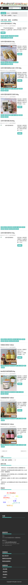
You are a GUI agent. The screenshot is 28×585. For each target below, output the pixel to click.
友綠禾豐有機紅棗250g (8, 121)
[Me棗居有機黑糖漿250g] (9, 376)
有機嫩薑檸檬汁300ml (7, 398)
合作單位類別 (11, 35)
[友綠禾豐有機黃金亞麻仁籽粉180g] (9, 72)
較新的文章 (23, 451)
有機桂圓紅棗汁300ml (7, 424)
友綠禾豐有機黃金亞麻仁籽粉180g (11, 68)
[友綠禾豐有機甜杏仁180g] (9, 28)
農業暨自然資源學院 (6, 558)
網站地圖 (5, 569)
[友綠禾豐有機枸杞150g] (9, 237)
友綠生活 (6, 35)
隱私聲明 (5, 571)
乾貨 (2, 227)
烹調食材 (20, 88)
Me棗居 (2, 365)
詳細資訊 (3, 32)
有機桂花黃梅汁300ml (7, 345)
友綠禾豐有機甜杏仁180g (8, 23)
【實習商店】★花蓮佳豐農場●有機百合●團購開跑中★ (13, 467)
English (4, 577)
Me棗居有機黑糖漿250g (8, 371)
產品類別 (11, 37)
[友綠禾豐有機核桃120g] (9, 46)
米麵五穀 (6, 90)
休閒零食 (2, 35)
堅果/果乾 (16, 35)
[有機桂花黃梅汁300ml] (9, 349)
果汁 (25, 365)
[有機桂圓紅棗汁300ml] (9, 428)
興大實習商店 (13, 25)
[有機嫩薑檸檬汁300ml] (9, 402)
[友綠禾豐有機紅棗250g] (9, 125)
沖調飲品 (2, 393)
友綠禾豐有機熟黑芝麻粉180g (10, 94)
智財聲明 (5, 574)
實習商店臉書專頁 (6, 561)
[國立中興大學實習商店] (2, 8)
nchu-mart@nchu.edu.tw (10, 542)
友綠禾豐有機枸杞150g (8, 233)
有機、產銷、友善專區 (4, 37)
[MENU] (27, 8)
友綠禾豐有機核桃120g (8, 41)
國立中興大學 (5, 555)
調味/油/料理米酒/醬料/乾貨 (13, 228)
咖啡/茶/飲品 (12, 365)
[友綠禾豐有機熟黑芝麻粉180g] (9, 99)
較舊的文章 (4, 451)
